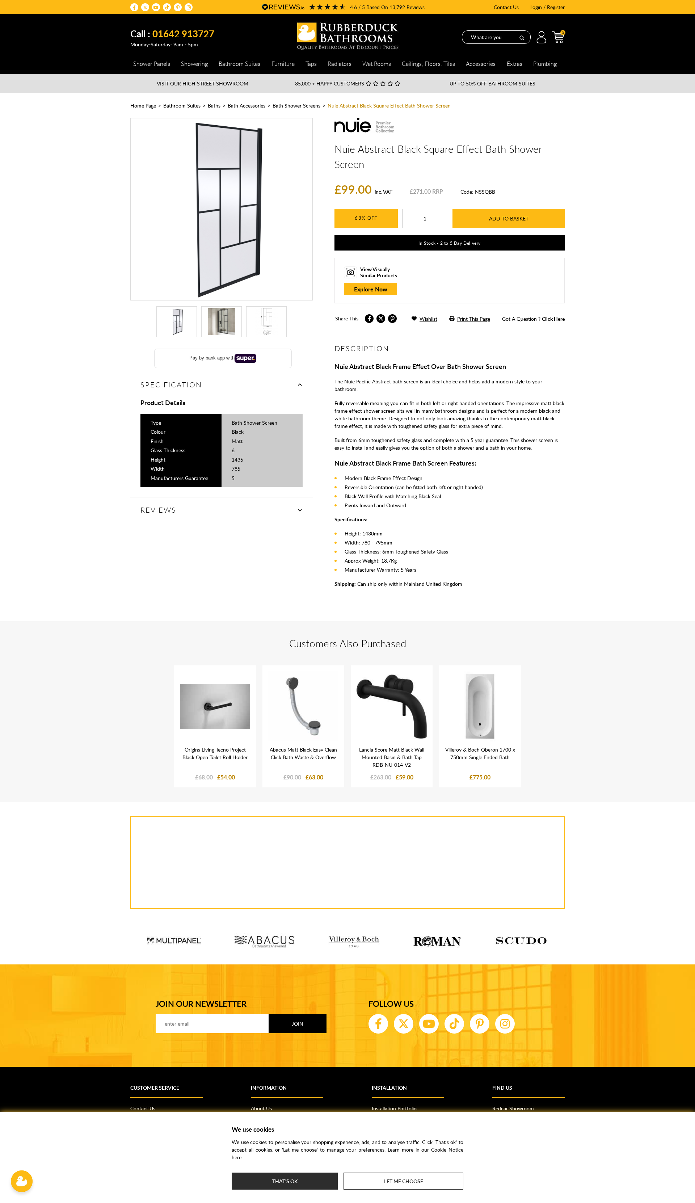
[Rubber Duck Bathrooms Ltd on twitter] (145, 7)
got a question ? (533, 318)
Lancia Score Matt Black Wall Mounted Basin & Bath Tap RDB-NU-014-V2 (391, 757)
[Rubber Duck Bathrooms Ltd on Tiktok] (167, 7)
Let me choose (403, 1181)
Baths (214, 105)
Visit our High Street (202, 83)
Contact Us (506, 7)
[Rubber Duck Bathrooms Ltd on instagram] (189, 7)
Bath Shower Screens (296, 105)
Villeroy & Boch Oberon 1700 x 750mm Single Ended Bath (480, 753)
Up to (492, 83)
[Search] (521, 37)
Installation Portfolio (394, 1108)
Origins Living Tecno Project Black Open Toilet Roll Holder (215, 753)
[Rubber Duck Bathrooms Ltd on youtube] (156, 7)
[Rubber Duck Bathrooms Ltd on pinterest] (178, 7)
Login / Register (547, 7)
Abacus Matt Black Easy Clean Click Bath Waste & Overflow (303, 753)
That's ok (285, 1181)
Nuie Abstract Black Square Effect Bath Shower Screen (389, 105)
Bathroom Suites (182, 105)
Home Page (143, 105)
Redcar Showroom (513, 1108)
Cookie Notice (447, 1149)
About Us (261, 1108)
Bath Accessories (246, 105)
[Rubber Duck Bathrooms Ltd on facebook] (134, 7)
